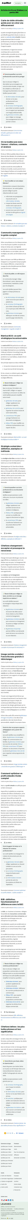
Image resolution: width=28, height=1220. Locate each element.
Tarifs (15, 1149)
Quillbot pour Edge (6, 1149)
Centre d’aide (17, 1184)
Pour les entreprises (19, 1152)
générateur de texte (13, 313)
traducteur (10, 1098)
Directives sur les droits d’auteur (8, 1210)
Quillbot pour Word (6, 1166)
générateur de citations (14, 1107)
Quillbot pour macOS (6, 1163)
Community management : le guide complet (13, 233)
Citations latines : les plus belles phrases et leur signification (13, 1029)
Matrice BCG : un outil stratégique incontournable (14, 337)
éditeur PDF (9, 423)
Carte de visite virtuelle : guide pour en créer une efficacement (12, 23)
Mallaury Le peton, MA (18, 28)
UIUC (12, 1218)
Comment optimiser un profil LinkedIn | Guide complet (11, 775)
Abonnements (17, 1146)
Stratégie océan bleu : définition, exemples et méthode (11, 448)
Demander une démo (19, 1157)
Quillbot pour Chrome (6, 1146)
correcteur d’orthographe (14, 106)
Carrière (16, 1181)
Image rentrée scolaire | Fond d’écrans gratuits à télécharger (12, 656)
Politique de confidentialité (6, 1209)
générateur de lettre (13, 115)
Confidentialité (18, 1178)
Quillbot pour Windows (7, 1160)
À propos (16, 1175)
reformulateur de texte (14, 97)
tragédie (5, 176)
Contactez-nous (18, 1187)
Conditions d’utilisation (19, 1209)
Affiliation (16, 1155)
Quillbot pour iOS (5, 1157)
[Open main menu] (25, 3)
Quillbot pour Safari (6, 1152)
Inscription (18, 3)
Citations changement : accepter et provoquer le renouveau (13, 548)
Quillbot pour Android (6, 1155)
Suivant (21, 1133)
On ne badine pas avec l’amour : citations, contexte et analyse (14, 144)
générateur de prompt (14, 629)
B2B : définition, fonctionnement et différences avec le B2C (12, 901)
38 (17, 1133)
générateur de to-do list (13, 408)
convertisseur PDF (11, 416)
